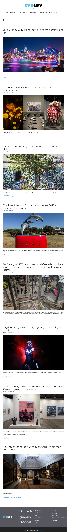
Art (11, 77)
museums (7, 196)
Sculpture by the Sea (7, 255)
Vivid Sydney (9, 78)
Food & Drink (22, 12)
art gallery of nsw (7, 318)
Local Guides (43, 12)
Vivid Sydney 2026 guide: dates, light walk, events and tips (33, 31)
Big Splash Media (33, 529)
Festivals (5, 78)
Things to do (12, 12)
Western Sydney (53, 12)
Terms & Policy (41, 530)
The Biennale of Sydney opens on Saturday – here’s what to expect (32, 89)
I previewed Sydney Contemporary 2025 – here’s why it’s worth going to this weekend (33, 388)
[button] (61, 13)
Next (9, 503)
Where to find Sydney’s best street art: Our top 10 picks (30, 148)
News (6, 12)
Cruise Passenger (50, 529)
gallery (19, 497)
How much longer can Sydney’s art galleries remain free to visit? (32, 448)
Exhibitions (16, 497)
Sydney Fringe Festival (7, 377)
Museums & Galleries (18, 136)
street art (10, 196)
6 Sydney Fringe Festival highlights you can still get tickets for (32, 329)
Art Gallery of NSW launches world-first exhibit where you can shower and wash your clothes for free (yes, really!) (33, 267)
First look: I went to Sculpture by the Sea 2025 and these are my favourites (31, 206)
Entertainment (32, 12)
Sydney (13, 196)
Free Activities (12, 136)
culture (12, 497)
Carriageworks (6, 438)
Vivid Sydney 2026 (7, 77)
